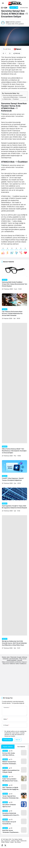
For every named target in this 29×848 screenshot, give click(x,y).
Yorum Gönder (7, 739)
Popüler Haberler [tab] (8, 746)
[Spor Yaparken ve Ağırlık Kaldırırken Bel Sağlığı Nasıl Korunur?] (14, 787)
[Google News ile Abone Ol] (7, 49)
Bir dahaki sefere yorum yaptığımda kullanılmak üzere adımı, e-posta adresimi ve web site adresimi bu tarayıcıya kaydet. (15, 733)
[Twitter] (5, 845)
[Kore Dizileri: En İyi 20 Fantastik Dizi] (14, 821)
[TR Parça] (15, 3)
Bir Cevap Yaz (7, 698)
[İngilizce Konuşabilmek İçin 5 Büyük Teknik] (14, 770)
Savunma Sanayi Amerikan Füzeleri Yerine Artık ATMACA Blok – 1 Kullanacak (14, 96)
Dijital (7, 22)
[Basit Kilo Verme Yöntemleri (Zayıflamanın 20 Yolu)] (14, 830)
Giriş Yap (17, 739)
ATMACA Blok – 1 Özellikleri (11, 99)
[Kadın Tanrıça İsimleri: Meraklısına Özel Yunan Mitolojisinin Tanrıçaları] (14, 778)
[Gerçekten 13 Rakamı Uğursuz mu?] (14, 804)
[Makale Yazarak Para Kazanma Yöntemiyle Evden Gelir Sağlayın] (14, 761)
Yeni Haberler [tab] (21, 746)
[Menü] (2, 3)
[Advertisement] (14, 678)
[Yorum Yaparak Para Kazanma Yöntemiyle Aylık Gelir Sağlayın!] (14, 796)
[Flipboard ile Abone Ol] (17, 49)
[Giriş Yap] (2, 7)
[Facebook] (2, 845)
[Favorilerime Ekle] (9, 53)
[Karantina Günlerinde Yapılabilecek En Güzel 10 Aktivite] (14, 813)
